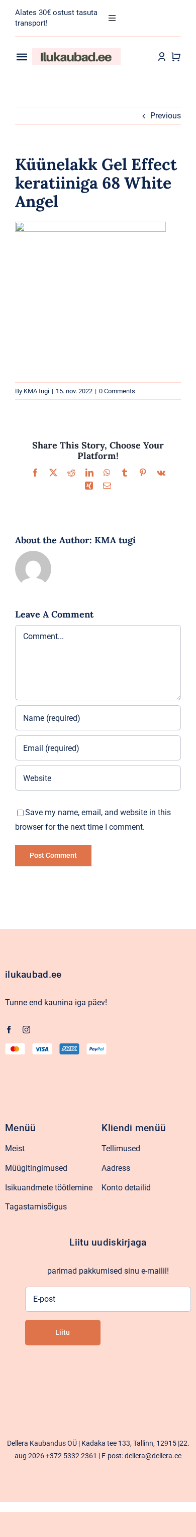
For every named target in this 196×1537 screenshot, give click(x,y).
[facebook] (9, 1029)
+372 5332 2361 (71, 1456)
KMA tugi (36, 391)
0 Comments (117, 391)
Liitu (62, 1332)
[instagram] (26, 1029)
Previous (165, 115)
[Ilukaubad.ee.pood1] (76, 52)
